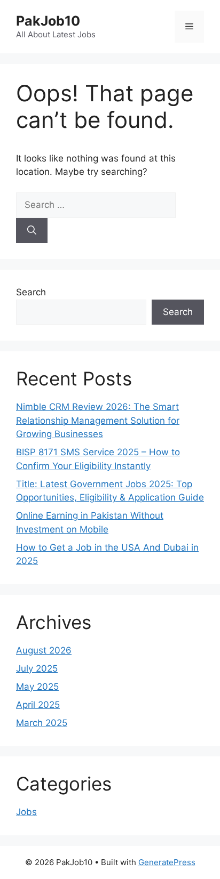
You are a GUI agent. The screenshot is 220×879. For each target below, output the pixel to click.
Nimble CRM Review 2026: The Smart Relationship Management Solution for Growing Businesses (97, 420)
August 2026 (44, 650)
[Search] (32, 231)
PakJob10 (48, 21)
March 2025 (41, 722)
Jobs (26, 812)
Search (31, 292)
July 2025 (37, 668)
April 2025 (38, 704)
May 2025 (37, 686)
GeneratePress (166, 862)
